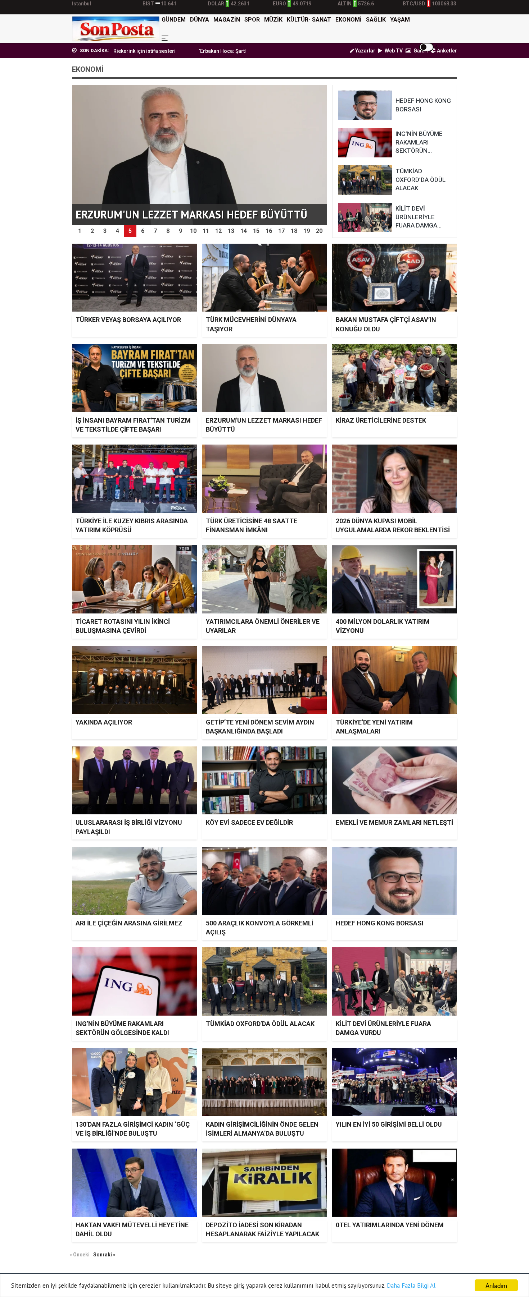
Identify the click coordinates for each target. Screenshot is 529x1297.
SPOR (252, 19)
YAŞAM (400, 19)
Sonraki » (104, 1254)
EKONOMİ (348, 19)
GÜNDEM (174, 19)
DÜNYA (199, 19)
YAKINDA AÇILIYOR (104, 722)
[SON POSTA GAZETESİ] (115, 28)
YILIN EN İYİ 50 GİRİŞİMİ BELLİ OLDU (389, 1124)
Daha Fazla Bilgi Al (411, 1285)
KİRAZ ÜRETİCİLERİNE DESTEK (381, 420)
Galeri (420, 51)
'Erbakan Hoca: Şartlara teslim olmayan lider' (190, 51)
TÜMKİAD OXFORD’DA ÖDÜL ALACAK (260, 1023)
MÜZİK (273, 19)
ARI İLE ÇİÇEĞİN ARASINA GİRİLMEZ (129, 923)
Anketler (446, 51)
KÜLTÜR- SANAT (309, 19)
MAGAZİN (226, 19)
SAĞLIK (376, 19)
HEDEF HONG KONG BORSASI (380, 923)
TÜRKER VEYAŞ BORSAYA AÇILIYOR (128, 319)
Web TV (393, 51)
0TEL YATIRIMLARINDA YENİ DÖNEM (390, 1225)
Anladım (496, 1285)
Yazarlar (364, 51)
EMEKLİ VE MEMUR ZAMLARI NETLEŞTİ (394, 822)
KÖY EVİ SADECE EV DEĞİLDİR (249, 822)
